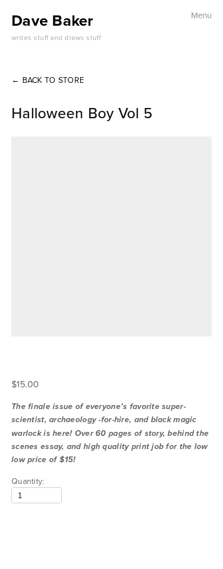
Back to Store (47, 80)
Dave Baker (52, 20)
